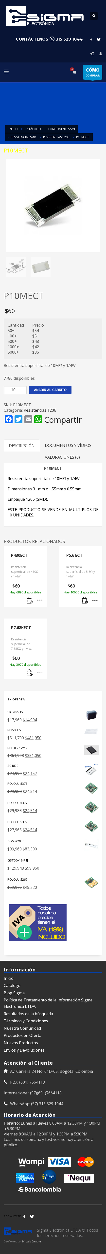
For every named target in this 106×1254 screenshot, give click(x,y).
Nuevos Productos (21, 1042)
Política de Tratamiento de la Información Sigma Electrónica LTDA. (48, 1003)
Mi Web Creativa (31, 1241)
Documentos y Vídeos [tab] (68, 445)
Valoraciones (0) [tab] (62, 457)
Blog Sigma (14, 993)
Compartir (63, 420)
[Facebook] (91, 39)
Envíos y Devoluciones (24, 1050)
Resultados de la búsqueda (28, 1013)
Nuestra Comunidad (22, 1028)
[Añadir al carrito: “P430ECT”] (30, 600)
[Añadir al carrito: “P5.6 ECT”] (85, 600)
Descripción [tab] (22, 445)
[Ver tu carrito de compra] (74, 72)
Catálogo (12, 985)
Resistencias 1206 (40, 410)
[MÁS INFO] (40, 600)
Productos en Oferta (22, 1035)
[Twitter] (98, 39)
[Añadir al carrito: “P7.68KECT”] (30, 673)
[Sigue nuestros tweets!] (31, 1216)
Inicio (9, 978)
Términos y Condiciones (26, 1021)
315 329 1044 (69, 39)
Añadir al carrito (50, 390)
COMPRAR (93, 72)
